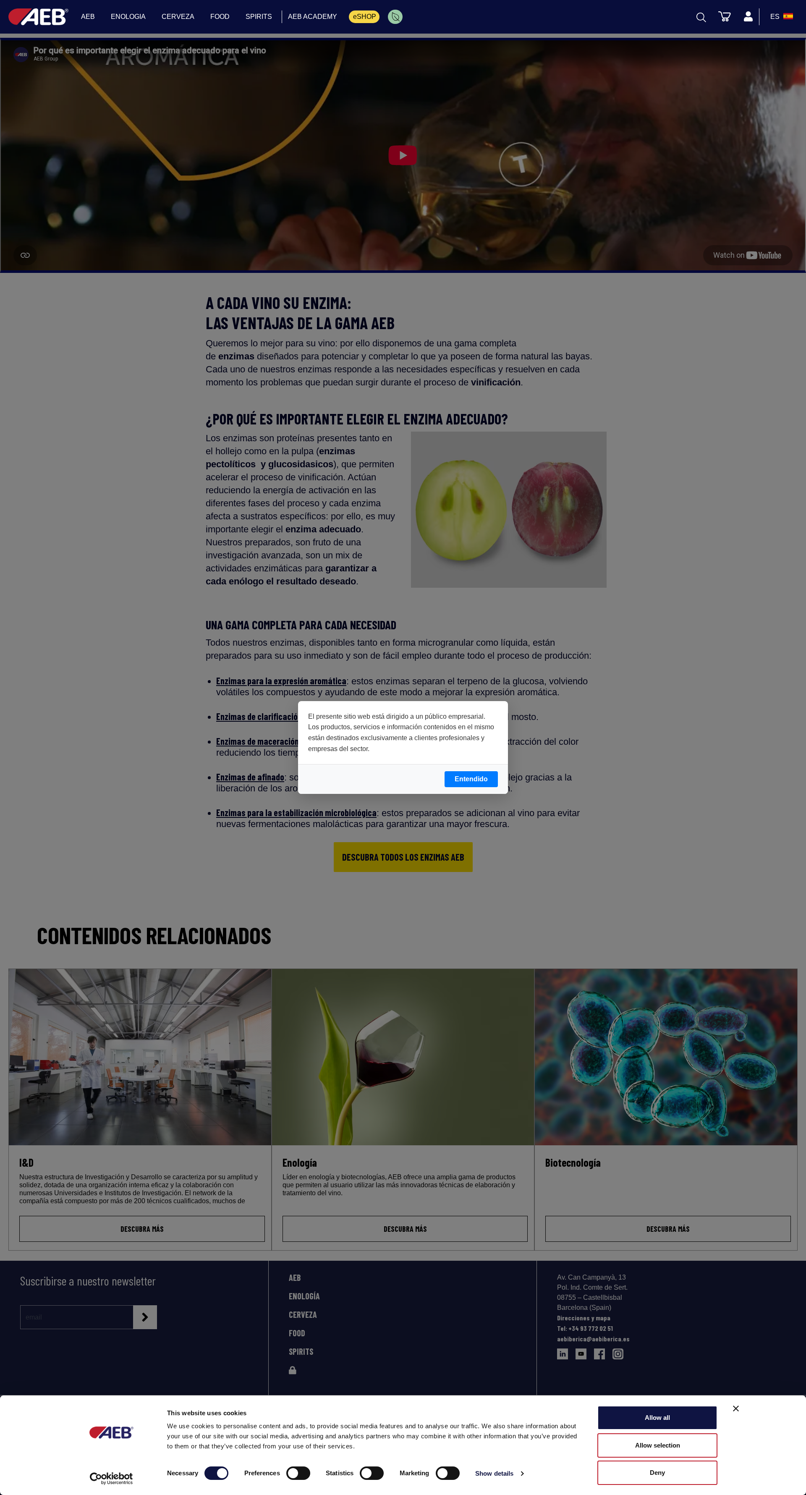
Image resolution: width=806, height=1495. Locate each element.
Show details (494, 1473)
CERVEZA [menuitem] (178, 16)
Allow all (657, 1417)
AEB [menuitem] (88, 16)
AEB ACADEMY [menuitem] (312, 16)
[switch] (298, 1473)
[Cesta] (724, 16)
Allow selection (657, 1445)
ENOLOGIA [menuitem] (128, 16)
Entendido (471, 779)
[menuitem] (395, 17)
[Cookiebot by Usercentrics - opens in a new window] (111, 1478)
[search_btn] (701, 17)
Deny (657, 1472)
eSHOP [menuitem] (364, 16)
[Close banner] (736, 1408)
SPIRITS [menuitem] (259, 16)
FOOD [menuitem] (220, 16)
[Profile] (748, 16)
